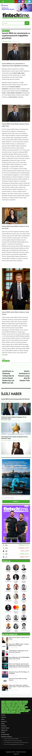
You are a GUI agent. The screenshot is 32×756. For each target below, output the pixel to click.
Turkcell (23, 709)
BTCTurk (13, 702)
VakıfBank (13, 711)
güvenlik (4, 705)
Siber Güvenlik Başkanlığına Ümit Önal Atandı (14, 744)
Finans (3, 719)
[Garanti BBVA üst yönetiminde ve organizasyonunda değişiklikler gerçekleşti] (16, 52)
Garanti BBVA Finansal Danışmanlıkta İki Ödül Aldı (15, 399)
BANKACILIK (5, 31)
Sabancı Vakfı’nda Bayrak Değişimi (11, 738)
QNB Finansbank (13, 708)
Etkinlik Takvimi (5, 728)
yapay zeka (21, 711)
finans (26, 702)
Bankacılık (4, 721)
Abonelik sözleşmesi (6, 736)
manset (16, 707)
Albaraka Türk (9, 701)
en (16, 1)
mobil (26, 707)
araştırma (16, 701)
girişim (24, 704)
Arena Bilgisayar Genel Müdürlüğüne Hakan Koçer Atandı (19, 658)
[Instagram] (22, 1)
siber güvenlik (5, 709)
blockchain (8, 702)
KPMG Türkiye (21, 705)
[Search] (3, 1)
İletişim (3, 732)
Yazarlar (4, 712)
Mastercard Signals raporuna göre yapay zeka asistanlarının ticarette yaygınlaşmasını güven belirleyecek (19, 665)
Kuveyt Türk (11, 707)
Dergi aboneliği (5, 734)
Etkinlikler (3, 726)
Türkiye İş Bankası (6, 711)
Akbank (3, 701)
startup (11, 709)
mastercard (21, 707)
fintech (3, 704)
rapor (18, 708)
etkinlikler (19, 702)
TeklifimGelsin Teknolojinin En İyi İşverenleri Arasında (18, 651)
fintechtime (8, 704)
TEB (14, 709)
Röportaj (23, 708)
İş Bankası (18, 712)
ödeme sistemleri (11, 712)
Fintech (3, 715)
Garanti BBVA (5, 360)
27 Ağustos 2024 (15, 41)
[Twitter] (29, 1)
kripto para (4, 707)
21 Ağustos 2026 (16, 420)
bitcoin (3, 702)
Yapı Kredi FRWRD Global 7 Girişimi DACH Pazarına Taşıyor (19, 644)
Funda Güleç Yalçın (6, 41)
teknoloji (18, 709)
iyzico (13, 705)
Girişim (3, 723)
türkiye (28, 709)
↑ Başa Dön (16, 754)
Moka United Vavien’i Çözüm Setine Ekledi (13, 740)
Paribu (6, 708)
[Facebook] (19, 1)
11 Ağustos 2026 (16, 440)
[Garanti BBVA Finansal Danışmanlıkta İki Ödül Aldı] (16, 409)
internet (9, 705)
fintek (13, 704)
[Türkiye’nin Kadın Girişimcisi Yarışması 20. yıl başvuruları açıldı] (16, 428)
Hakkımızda (4, 730)
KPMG (16, 705)
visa (17, 711)
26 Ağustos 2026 (16, 401)
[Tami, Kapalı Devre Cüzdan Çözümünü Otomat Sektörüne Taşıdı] (16, 448)
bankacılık (25, 701)
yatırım (26, 711)
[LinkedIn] (25, 1)
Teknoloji (3, 717)
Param (3, 708)
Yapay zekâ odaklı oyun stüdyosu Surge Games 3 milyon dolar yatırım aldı (19, 686)
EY (23, 702)
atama (20, 701)
